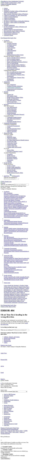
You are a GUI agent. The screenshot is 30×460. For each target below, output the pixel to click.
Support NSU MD (11, 141)
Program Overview (12, 43)
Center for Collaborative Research (15, 114)
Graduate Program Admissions (14, 86)
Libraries (9, 161)
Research (6, 412)
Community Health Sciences (14, 117)
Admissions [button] (7, 81)
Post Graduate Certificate (13, 69)
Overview (9, 135)
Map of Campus (8, 408)
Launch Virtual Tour (14, 428)
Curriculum (10, 52)
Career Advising (11, 47)
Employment (7, 401)
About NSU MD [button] (8, 133)
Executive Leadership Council (14, 151)
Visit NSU (6, 425)
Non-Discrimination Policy (14, 128)
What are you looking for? (10, 177)
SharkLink (6, 9)
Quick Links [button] (7, 282)
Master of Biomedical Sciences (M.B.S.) (17, 62)
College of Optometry (9, 18)
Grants (8, 127)
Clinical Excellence (12, 138)
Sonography (10, 160)
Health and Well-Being (13, 99)
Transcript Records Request (14, 103)
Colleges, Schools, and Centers (12, 337)
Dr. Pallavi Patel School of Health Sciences (18, 140)
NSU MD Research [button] (9, 237)
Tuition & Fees (11, 90)
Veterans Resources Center (10, 423)
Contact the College (12, 143)
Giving (5, 402)
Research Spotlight (12, 111)
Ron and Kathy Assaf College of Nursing (14, 31)
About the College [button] (8, 257)
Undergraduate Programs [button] (10, 211)
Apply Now (13, 38)
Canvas (6, 8)
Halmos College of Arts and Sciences (13, 29)
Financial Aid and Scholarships (15, 89)
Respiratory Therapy (12, 158)
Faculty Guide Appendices (13, 167)
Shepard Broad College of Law (12, 32)
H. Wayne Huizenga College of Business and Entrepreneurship (16, 297)
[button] (11, 176)
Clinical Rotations (11, 50)
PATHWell (10, 120)
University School (8, 35)
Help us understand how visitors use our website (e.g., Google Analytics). (14, 451)
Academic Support (11, 45)
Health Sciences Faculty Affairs (15, 172)
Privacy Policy (19, 430)
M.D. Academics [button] (8, 193)
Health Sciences (11, 155)
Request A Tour (5, 428)
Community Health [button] (9, 242)
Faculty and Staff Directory (14, 168)
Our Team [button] (6, 265)
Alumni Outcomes (11, 144)
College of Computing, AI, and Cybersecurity (15, 15)
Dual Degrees (10, 80)
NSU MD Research (12, 107)
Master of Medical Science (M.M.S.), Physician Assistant (16, 67)
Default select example (6, 391)
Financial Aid (7, 341)
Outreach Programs (12, 130)
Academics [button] (6, 40)
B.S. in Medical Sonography (14, 73)
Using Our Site (11, 430)
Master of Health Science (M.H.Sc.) (16, 64)
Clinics (5, 342)
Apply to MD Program (9, 394)
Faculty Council (11, 165)
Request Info (6, 38)
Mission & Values (11, 137)
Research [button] (6, 104)
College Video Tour (12, 145)
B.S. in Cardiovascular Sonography (16, 72)
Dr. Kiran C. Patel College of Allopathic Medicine (16, 21)
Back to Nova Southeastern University (14, 1)
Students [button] (6, 91)
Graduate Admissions (9, 25)
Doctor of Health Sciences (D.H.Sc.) (16, 57)
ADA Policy (15, 432)
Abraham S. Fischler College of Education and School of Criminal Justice (15, 11)
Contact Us (3, 430)
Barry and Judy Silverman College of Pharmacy (16, 14)
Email (2, 372)
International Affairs (9, 407)
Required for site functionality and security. (11, 447)
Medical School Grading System (15, 54)
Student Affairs (7, 419)
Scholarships (7, 416)
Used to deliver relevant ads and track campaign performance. (13, 455)
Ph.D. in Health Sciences (13, 59)
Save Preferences (5, 458)
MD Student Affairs (12, 96)
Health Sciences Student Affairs (15, 97)
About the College (8, 395)
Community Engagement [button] (10, 123)
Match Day (10, 53)
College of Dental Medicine (11, 16)
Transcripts (6, 422)
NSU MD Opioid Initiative (14, 118)
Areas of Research (11, 110)
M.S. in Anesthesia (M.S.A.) (14, 60)
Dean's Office (10, 150)
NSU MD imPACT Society (14, 100)
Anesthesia (10, 154)
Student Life (10, 94)
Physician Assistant (12, 157)
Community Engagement (13, 126)
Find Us (3, 379)
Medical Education (12, 108)
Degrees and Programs (9, 338)
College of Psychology (9, 19)
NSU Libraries (7, 409)
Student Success (8, 421)
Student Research (11, 113)
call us (2, 366)
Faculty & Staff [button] (8, 162)
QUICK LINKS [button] (5, 5)
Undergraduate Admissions (11, 33)
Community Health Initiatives (11, 400)
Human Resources (8, 405)
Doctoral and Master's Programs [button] (12, 200)
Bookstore (6, 397)
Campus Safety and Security (14, 147)
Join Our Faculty (11, 170)
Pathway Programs (12, 131)
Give (2, 38)
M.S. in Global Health (12, 63)
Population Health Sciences (14, 121)
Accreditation (10, 46)
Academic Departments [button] (10, 268)
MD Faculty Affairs (12, 171)
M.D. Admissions (11, 84)
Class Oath (10, 49)
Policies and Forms (12, 101)
